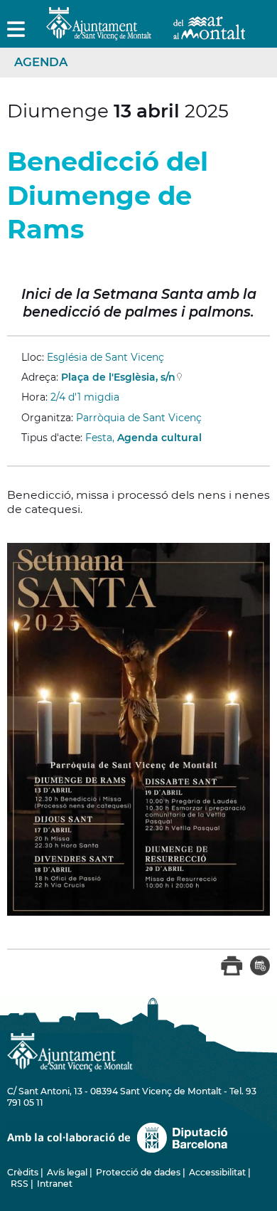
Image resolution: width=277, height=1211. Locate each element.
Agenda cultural (159, 437)
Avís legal (67, 1172)
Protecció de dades (138, 1172)
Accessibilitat (217, 1172)
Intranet (54, 1183)
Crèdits (22, 1172)
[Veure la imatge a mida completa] (138, 728)
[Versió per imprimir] (232, 972)
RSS (19, 1183)
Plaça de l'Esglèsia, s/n (118, 377)
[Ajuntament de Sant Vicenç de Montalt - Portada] (145, 32)
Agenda (40, 62)
